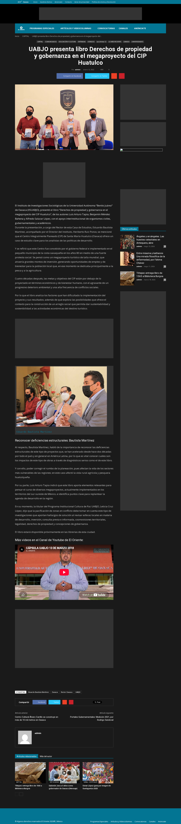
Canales (123, 28)
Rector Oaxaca (66, 692)
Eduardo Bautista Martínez (34, 431)
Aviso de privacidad (82, 2)
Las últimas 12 (101, 42)
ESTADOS (91, 42)
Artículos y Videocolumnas (76, 28)
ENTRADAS (81, 42)
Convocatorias (106, 28)
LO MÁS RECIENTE (115, 42)
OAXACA (126, 42)
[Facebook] (150, 2)
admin (77, 69)
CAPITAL (40, 42)
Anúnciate (58, 2)
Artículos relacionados (26, 756)
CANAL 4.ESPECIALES (90, 782)
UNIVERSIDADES (137, 42)
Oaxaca (55, 692)
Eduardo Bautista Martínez (38, 692)
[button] (162, 28)
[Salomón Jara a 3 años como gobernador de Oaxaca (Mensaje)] (64, 772)
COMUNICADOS (50, 42)
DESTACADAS (54, 782)
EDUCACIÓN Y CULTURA (67, 42)
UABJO (78, 692)
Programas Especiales (42, 28)
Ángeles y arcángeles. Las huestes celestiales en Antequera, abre (150, 239)
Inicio (35, 2)
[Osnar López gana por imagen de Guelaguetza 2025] (98, 772)
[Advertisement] (90, 13)
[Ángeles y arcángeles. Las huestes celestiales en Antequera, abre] (127, 242)
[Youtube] (164, 2)
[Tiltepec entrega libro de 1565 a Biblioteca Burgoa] (30, 772)
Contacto (68, 2)
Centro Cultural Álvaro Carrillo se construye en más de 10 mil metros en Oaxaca (36, 718)
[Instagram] (154, 2)
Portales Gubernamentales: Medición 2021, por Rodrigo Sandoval (91, 718)
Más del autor (46, 756)
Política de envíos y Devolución (104, 2)
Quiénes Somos (46, 2)
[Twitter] (159, 2)
